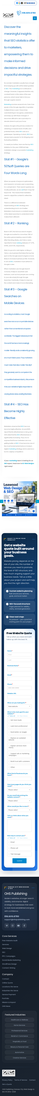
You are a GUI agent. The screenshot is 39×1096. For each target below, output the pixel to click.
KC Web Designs (28, 463)
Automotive (19, 1052)
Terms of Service (20, 1080)
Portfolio (5, 998)
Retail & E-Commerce (19, 1036)
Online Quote (7, 983)
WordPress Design (9, 964)
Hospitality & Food (19, 1041)
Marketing (7, 104)
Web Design (7, 948)
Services (5, 944)
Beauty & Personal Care (19, 1047)
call (22, 190)
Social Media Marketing (11, 960)
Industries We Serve (10, 990)
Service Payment (9, 994)
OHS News (6, 1006)
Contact (5, 979)
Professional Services (19, 1031)
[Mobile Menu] (35, 18)
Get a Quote (7, 1084)
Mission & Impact (9, 1002)
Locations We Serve (10, 986)
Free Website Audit (10, 940)
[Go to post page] (20, 500)
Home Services (19, 1025)
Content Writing (8, 968)
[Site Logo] (8, 16)
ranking (19, 243)
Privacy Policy (7, 1080)
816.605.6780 (11, 916)
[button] (1, 501)
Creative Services (19, 1058)
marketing (15, 89)
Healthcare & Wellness (19, 1020)
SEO (7, 89)
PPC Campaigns (8, 956)
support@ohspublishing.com (17, 920)
